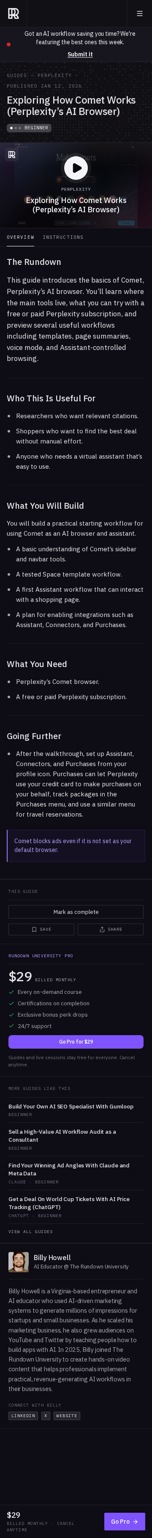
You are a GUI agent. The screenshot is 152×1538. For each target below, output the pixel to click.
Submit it (80, 54)
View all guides (30, 1231)
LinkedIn (23, 1415)
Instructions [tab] (63, 237)
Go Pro (120, 1521)
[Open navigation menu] (139, 13)
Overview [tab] (20, 237)
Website (67, 1415)
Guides (17, 75)
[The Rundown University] (13, 13)
